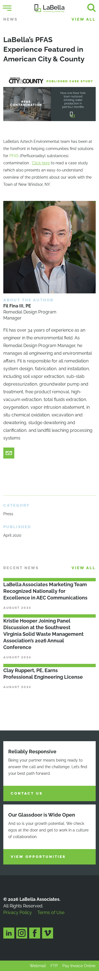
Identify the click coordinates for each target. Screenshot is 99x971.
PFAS (14, 156)
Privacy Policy (17, 912)
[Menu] (7, 8)
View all (84, 19)
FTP (54, 966)
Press (8, 514)
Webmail (38, 966)
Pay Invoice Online (78, 966)
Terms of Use (50, 912)
